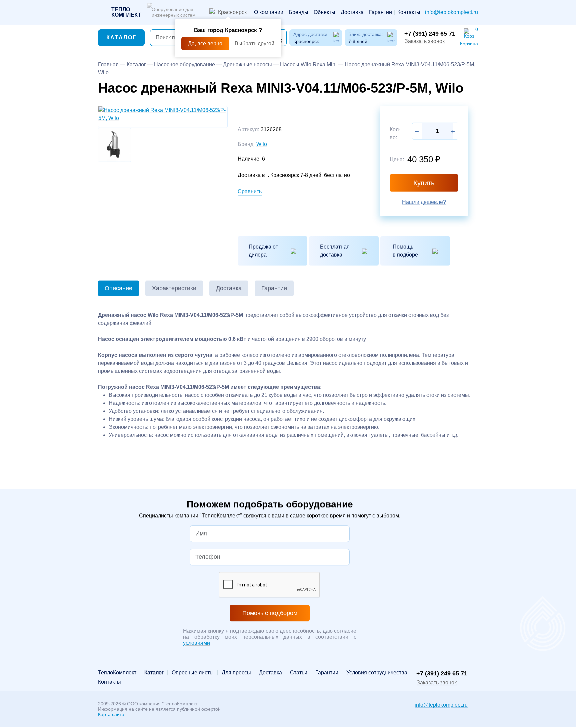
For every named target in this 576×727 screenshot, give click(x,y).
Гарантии (380, 12)
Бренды (298, 12)
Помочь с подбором (269, 613)
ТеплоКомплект (117, 672)
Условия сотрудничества (376, 672)
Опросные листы (193, 672)
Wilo (261, 144)
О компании (268, 12)
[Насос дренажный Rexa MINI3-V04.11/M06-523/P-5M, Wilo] (162, 114)
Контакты (408, 12)
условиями (196, 643)
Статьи (298, 672)
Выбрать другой (254, 43)
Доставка (352, 12)
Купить (423, 183)
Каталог (121, 37)
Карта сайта (111, 714)
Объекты (324, 12)
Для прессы (236, 672)
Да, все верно (205, 43)
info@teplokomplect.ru (451, 12)
